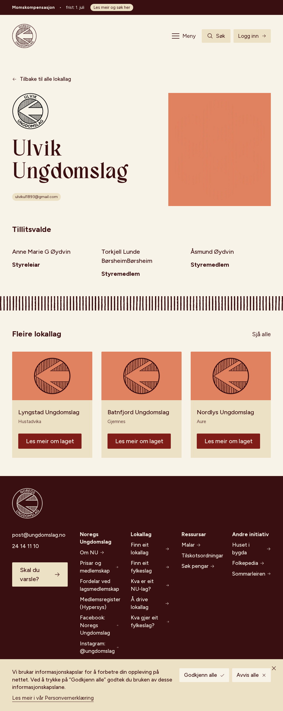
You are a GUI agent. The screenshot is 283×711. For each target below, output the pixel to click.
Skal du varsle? (30, 574)
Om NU (89, 552)
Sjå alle (261, 334)
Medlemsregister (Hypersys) (99, 603)
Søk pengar (195, 566)
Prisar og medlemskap (95, 567)
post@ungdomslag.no (38, 535)
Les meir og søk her (111, 7)
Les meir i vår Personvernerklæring (53, 698)
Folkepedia (245, 563)
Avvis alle (248, 675)
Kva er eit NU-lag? (142, 585)
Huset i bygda (241, 549)
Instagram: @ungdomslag (97, 647)
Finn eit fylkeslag (141, 567)
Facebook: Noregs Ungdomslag (95, 625)
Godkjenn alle (200, 675)
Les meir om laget (50, 441)
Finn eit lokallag (140, 549)
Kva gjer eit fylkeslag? (144, 621)
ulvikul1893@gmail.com (36, 196)
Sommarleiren (248, 574)
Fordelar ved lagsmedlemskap (99, 585)
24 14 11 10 (25, 546)
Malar (188, 545)
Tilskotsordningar (201, 555)
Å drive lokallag (139, 603)
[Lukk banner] (274, 668)
